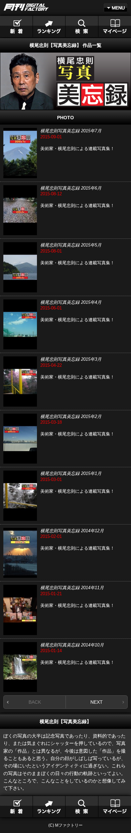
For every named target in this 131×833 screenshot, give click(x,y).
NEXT (96, 702)
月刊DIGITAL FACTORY (26, 7)
